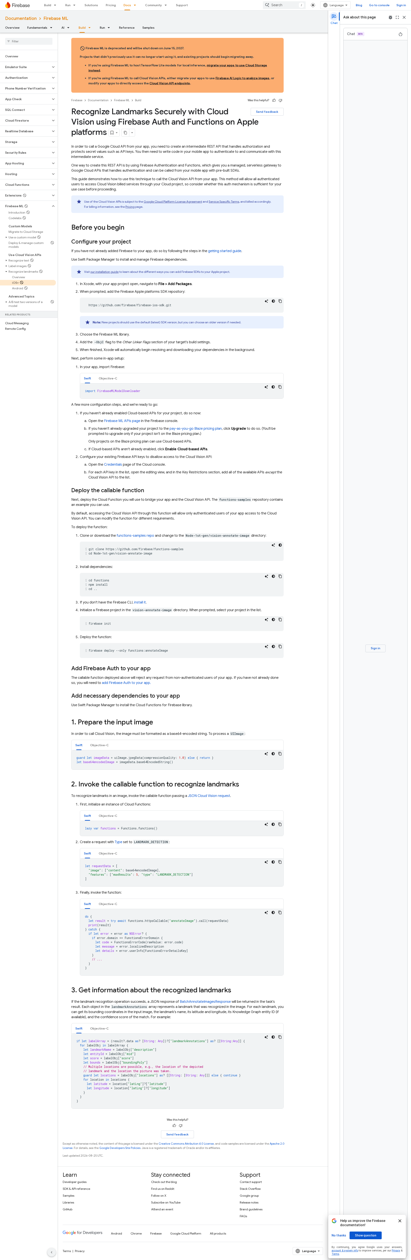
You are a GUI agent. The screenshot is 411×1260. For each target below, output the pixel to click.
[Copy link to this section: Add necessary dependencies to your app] (184, 696)
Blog (359, 5)
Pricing (111, 5)
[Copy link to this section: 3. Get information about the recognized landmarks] (235, 990)
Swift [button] (87, 378)
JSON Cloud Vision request (209, 796)
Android (116, 1233)
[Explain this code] (266, 301)
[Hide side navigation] (51, 1252)
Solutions (91, 5)
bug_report (390, 17)
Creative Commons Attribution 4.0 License (186, 1144)
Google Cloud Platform (185, 1233)
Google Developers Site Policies (119, 1148)
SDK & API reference (76, 1189)
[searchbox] (28, 41)
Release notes (249, 1202)
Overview (12, 28)
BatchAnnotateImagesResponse (205, 1002)
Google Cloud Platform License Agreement (173, 202)
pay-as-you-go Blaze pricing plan (196, 428)
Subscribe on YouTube (165, 1202)
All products (218, 1233)
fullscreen (397, 17)
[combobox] (284, 5)
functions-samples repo (135, 535)
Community (153, 5)
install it (140, 602)
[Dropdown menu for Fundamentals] (52, 27)
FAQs (243, 1216)
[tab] (87, 378)
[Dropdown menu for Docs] (136, 5)
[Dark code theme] (273, 301)
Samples (148, 28)
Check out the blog (164, 1182)
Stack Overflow (250, 1189)
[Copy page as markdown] (125, 132)
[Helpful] (274, 100)
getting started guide (224, 251)
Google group (249, 1196)
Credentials (113, 464)
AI (62, 28)
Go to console (379, 5)
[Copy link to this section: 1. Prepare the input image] (157, 722)
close (404, 17)
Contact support (251, 1182)
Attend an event (162, 1209)
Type (118, 842)
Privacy (80, 1251)
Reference (127, 28)
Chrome (136, 1233)
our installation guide (104, 272)
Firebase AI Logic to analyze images (243, 78)
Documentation (21, 18)
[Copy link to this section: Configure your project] (135, 242)
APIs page (122, 421)
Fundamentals (37, 28)
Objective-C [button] (108, 378)
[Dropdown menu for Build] (56, 5)
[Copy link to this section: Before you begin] (128, 227)
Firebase (76, 100)
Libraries (68, 1202)
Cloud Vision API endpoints (169, 83)
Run (67, 5)
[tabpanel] (181, 390)
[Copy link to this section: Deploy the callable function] (148, 490)
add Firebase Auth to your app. (126, 683)
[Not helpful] (280, 100)
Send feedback (267, 112)
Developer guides (74, 1182)
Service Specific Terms (224, 202)
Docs (127, 5)
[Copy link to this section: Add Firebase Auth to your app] (155, 668)
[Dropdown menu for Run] (75, 5)
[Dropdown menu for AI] (69, 27)
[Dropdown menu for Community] (167, 5)
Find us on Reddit (162, 1189)
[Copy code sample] (280, 301)
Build (47, 5)
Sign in (401, 5)
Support (182, 5)
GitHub (67, 1209)
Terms (67, 1251)
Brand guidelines (251, 1209)
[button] (25, 67)
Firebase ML (55, 18)
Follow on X (158, 1196)
